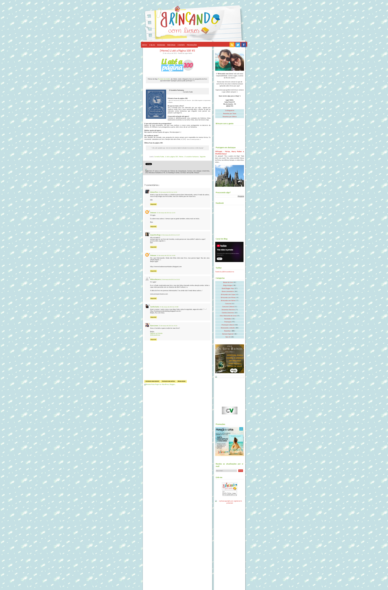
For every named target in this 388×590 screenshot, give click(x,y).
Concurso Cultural (228, 307)
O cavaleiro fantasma (192, 157)
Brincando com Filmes (228, 297)
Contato (181, 45)
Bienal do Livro (228, 282)
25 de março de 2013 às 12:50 (168, 192)
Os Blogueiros (229, 110)
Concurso (228, 304)
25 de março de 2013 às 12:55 (166, 213)
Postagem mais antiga (168, 381)
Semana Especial (228, 334)
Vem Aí (227, 337)
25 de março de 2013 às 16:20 (170, 279)
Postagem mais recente (152, 381)
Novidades (227, 319)
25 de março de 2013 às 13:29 (170, 235)
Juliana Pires (154, 192)
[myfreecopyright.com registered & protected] (229, 502)
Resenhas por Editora (230, 117)
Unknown (153, 213)
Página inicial (181, 381)
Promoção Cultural (228, 325)
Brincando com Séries (228, 300)
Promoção (227, 322)
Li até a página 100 (171, 157)
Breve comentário (228, 291)
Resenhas (161, 45)
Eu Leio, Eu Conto (164, 79)
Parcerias (171, 45)
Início (144, 45)
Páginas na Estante (156, 333)
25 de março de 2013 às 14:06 (166, 255)
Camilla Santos (154, 307)
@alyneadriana (155, 335)
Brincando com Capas (228, 294)
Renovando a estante (228, 328)
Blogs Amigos (227, 285)
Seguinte (203, 157)
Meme (181, 157)
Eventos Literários (228, 313)
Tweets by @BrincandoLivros (224, 272)
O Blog (152, 45)
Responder (153, 204)
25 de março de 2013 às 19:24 (168, 326)
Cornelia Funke (159, 157)
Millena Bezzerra (155, 279)
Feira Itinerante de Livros (228, 316)
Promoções (192, 45)
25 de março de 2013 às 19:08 (169, 307)
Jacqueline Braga (155, 235)
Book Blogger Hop (228, 288)
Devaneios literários (228, 310)
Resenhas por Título (229, 113)
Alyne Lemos (154, 326)
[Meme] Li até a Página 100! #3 (177, 50)
